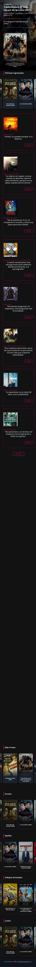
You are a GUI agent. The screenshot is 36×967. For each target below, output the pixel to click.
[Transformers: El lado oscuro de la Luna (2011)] (10, 765)
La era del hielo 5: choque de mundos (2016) (26, 909)
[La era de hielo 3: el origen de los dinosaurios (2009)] (10, 895)
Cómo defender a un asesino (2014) (25, 867)
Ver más (28, 145)
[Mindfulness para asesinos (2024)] (26, 90)
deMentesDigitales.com (24, 961)
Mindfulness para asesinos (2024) (25, 104)
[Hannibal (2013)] (26, 765)
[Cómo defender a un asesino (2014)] (26, 853)
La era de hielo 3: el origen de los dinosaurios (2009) (10, 909)
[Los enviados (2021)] (10, 90)
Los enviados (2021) (10, 104)
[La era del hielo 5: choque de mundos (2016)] (26, 895)
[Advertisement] (18, 462)
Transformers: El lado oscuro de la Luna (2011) (10, 779)
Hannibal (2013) (25, 778)
